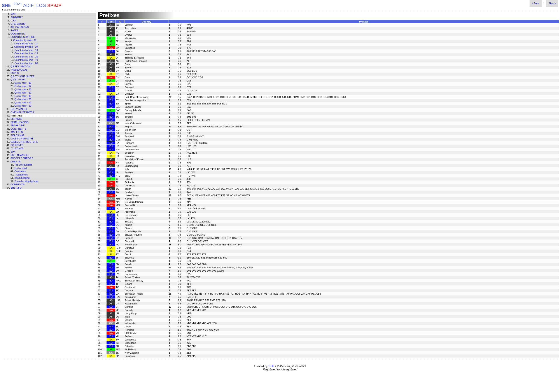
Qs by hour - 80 (22, 105)
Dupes (14, 73)
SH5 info (16, 187)
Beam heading (19, 122)
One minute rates (22, 112)
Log (13, 20)
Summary (16, 17)
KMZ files (16, 132)
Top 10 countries (23, 164)
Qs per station (20, 66)
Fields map (17, 135)
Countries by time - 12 (25, 40)
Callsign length (21, 138)
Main (13, 14)
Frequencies (21, 174)
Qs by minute (19, 109)
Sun (13, 151)
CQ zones (16, 145)
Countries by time (22, 37)
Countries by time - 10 (26, 50)
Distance (16, 119)
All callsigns (19, 27)
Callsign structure (24, 142)
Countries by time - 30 (26, 46)
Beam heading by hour (26, 181)
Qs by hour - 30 (22, 89)
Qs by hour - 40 (22, 102)
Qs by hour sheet (22, 76)
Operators (17, 24)
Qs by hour (18, 79)
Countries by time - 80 (26, 63)
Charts (15, 161)
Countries (17, 33)
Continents (18, 128)
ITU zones (16, 148)
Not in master (19, 155)
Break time (17, 125)
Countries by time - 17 (26, 43)
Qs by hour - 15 (22, 96)
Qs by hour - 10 (22, 92)
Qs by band (20, 168)
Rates (14, 30)
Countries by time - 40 (26, 60)
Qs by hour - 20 (22, 99)
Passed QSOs (18, 69)
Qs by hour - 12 (22, 83)
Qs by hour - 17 (22, 86)
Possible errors (21, 158)
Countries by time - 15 (26, 53)
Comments (17, 184)
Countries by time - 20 (26, 56)
